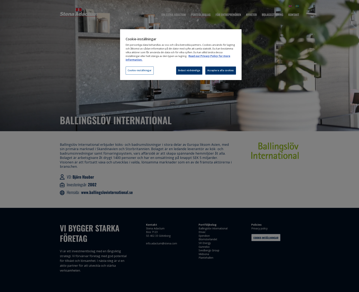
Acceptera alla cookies (220, 70)
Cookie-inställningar (140, 70)
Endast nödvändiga (189, 70)
